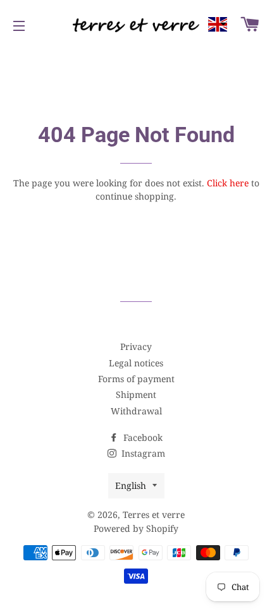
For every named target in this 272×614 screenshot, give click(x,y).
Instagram (142, 453)
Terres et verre (154, 515)
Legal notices (136, 363)
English (130, 485)
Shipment (136, 394)
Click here (228, 183)
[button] (217, 24)
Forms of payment (136, 379)
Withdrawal (136, 411)
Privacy (136, 346)
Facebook (142, 437)
